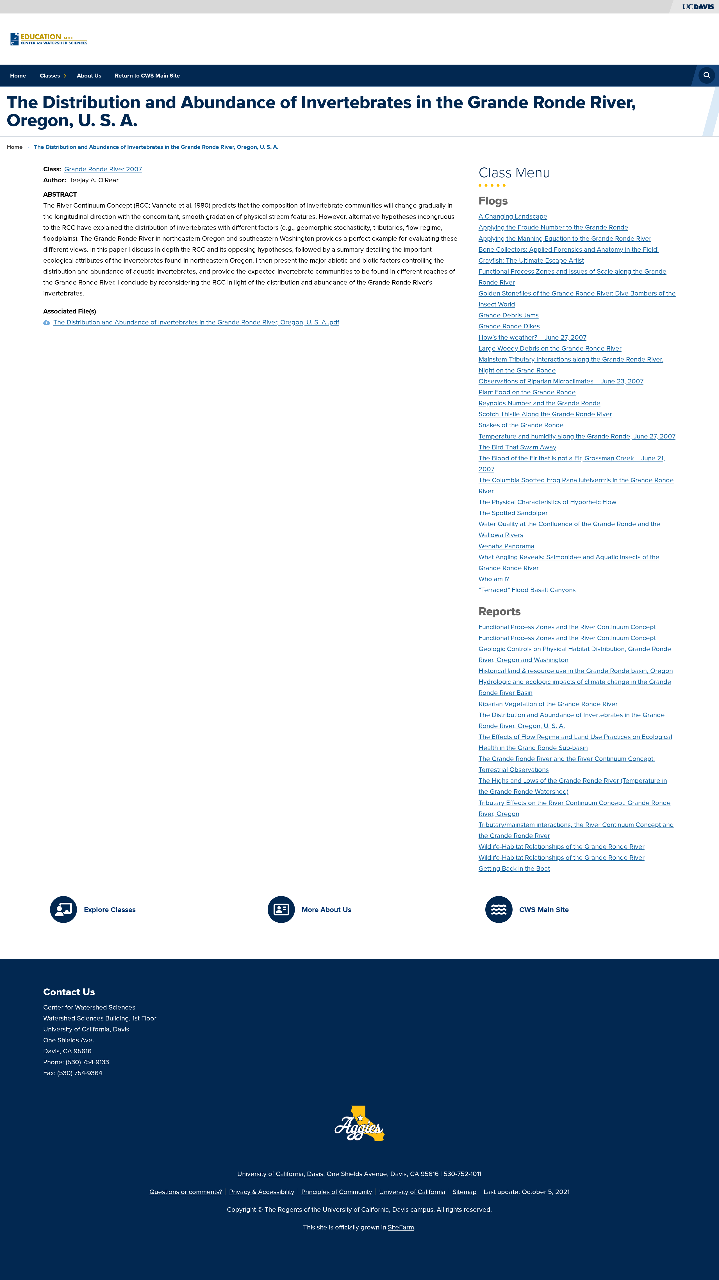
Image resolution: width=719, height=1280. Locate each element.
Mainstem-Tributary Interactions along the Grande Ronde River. (571, 359)
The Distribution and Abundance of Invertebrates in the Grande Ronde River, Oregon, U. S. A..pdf (196, 322)
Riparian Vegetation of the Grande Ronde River (548, 704)
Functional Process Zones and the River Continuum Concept (567, 627)
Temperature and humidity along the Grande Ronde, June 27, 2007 (577, 436)
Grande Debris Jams (509, 315)
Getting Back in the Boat (514, 868)
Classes (50, 75)
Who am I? (494, 579)
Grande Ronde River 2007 (103, 169)
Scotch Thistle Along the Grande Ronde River (545, 414)
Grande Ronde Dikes (509, 326)
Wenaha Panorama (506, 546)
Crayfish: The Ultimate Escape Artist (531, 260)
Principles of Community (336, 1192)
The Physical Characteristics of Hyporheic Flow (547, 502)
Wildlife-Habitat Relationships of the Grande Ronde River (562, 846)
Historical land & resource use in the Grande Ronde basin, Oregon (576, 671)
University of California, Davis (280, 1174)
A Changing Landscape (513, 216)
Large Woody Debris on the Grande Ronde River (550, 348)
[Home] (49, 38)
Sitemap (464, 1192)
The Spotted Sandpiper (513, 513)
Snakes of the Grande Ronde (521, 425)
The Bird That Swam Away (517, 447)
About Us (89, 75)
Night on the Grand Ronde (517, 370)
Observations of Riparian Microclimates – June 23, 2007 (561, 381)
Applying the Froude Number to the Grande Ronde (553, 227)
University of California (412, 1192)
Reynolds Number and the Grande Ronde (539, 403)
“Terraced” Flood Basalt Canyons (527, 590)
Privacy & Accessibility (261, 1192)
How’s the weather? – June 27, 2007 (532, 337)
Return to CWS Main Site (147, 75)
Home (18, 75)
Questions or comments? (185, 1192)
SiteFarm (401, 1227)
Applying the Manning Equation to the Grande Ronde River (565, 238)
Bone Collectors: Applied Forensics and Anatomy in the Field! (569, 249)
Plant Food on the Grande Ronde (527, 392)
